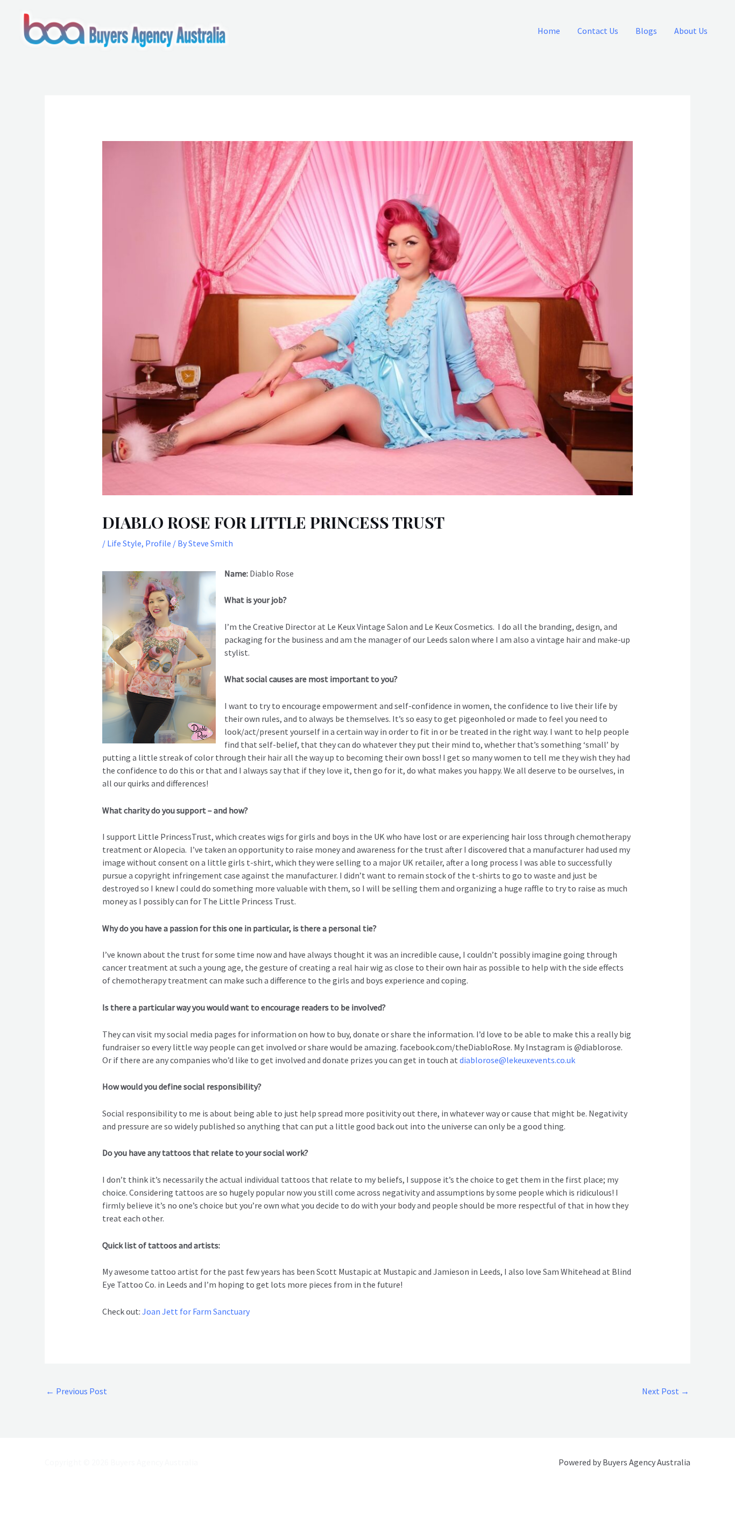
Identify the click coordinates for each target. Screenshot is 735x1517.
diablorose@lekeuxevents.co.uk (517, 1060)
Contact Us (597, 30)
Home (549, 30)
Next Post (665, 1391)
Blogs (646, 30)
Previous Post (76, 1391)
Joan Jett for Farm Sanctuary (196, 1311)
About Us (691, 30)
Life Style (124, 543)
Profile (158, 543)
